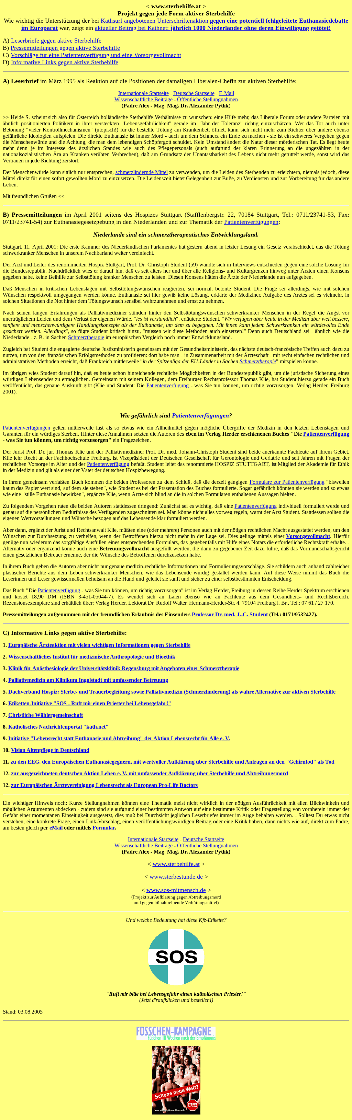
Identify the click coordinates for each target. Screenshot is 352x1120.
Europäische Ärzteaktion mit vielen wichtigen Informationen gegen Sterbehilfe (99, 645)
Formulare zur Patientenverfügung (287, 482)
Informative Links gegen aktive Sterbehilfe (64, 62)
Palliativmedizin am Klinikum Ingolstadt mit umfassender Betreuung (88, 680)
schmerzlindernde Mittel (142, 172)
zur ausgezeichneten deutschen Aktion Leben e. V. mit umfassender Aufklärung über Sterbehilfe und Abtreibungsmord (149, 773)
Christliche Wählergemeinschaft (45, 715)
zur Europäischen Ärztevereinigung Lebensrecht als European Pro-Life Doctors (104, 785)
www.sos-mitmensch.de (176, 890)
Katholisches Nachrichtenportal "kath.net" (58, 727)
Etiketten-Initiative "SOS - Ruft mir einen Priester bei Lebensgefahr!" (89, 703)
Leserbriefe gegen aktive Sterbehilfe (56, 40)
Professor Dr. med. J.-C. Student (230, 614)
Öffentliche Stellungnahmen (207, 99)
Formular (103, 828)
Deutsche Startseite (193, 93)
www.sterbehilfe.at (176, 863)
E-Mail (226, 93)
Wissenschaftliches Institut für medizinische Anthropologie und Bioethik (91, 657)
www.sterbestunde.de (176, 876)
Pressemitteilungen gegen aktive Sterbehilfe (65, 47)
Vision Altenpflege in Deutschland (50, 750)
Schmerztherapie (86, 337)
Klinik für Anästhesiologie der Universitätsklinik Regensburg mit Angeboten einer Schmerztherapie (123, 668)
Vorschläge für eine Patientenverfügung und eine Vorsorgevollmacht (96, 55)
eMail (56, 828)
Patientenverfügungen (251, 221)
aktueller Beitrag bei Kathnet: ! (213, 27)
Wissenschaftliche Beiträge (143, 99)
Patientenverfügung (167, 385)
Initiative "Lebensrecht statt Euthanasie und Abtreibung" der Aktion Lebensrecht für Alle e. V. (119, 738)
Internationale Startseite (143, 93)
